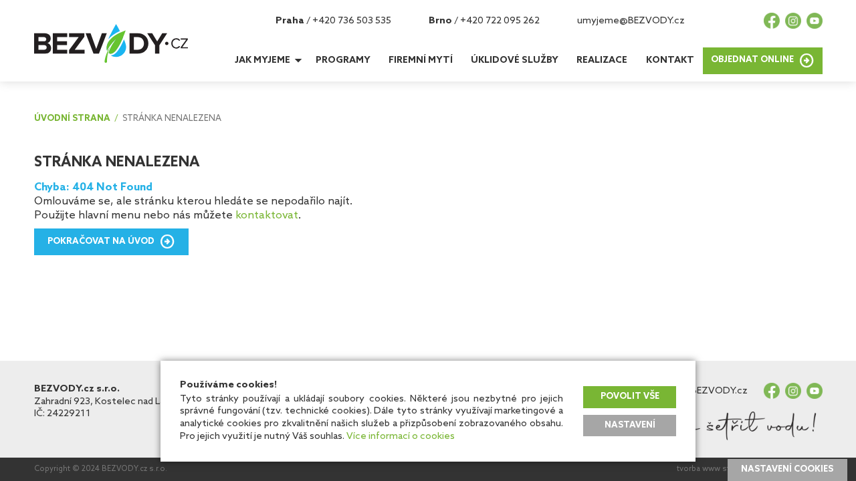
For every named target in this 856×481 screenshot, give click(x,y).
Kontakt (670, 60)
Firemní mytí (421, 60)
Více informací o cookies (400, 436)
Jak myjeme (262, 60)
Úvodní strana (72, 119)
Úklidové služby (514, 60)
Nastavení (630, 425)
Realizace (601, 60)
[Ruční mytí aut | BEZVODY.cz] (111, 43)
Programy (343, 60)
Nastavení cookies (787, 469)
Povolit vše (630, 396)
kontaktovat (266, 215)
